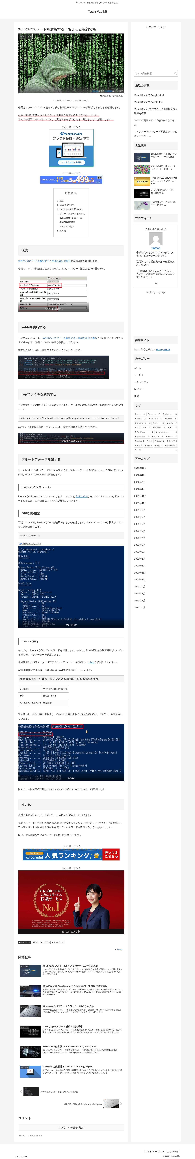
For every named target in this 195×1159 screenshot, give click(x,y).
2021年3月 (140, 544)
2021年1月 (140, 558)
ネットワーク (58, 942)
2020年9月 (140, 586)
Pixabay (108, 91)
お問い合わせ (172, 1151)
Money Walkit (163, 349)
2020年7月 (140, 600)
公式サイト (82, 496)
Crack (36, 942)
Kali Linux (46, 942)
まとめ (63, 231)
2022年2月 (140, 482)
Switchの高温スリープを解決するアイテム (155, 122)
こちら (91, 662)
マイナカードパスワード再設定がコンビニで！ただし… (155, 133)
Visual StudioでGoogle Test (148, 102)
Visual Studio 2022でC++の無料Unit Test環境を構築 (155, 111)
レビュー (139, 389)
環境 (62, 201)
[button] (175, 73)
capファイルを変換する (71, 209)
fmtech (155, 248)
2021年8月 (140, 517)
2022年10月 (140, 475)
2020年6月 (140, 607)
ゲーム (137, 368)
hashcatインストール (72, 218)
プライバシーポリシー (155, 1151)
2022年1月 (140, 489)
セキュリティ (25, 942)
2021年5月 (140, 531)
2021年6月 (140, 524)
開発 (136, 396)
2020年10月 (140, 579)
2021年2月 (140, 551)
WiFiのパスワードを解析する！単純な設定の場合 (44, 261)
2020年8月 (140, 593)
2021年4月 (140, 538)
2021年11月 (140, 496)
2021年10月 (140, 503)
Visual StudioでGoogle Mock (149, 95)
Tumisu (94, 91)
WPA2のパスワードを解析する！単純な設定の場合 (70, 338)
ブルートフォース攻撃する (72, 213)
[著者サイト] (155, 283)
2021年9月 (140, 510)
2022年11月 (140, 468)
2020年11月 (140, 572)
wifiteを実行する (67, 205)
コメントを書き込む (71, 1127)
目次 (67, 193)
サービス (139, 375)
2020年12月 (140, 565)
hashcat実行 (68, 226)
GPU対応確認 (68, 222)
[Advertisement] (156, 47)
